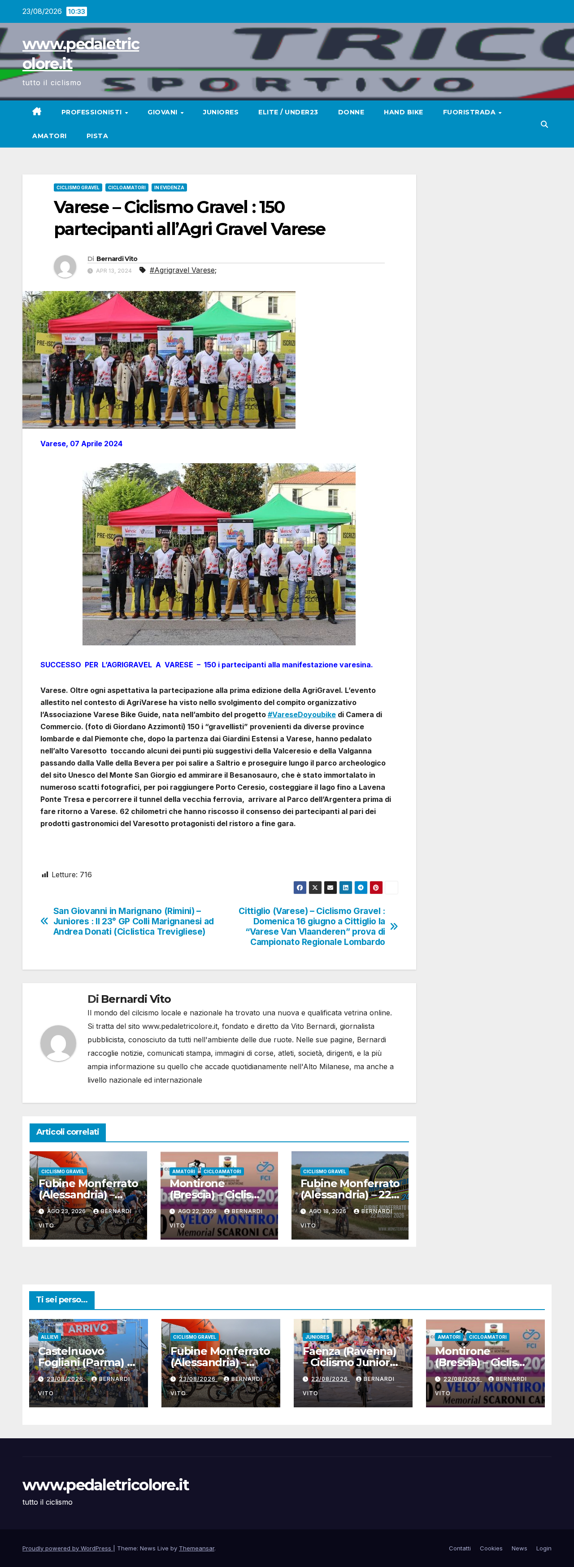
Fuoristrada (470, 112)
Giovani (163, 112)
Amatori (49, 136)
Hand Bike (403, 112)
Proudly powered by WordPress (67, 1548)
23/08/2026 (66, 1378)
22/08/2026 (330, 1378)
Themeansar (196, 1548)
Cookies (491, 1548)
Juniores (221, 112)
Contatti (460, 1548)
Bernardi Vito (117, 259)
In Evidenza (169, 187)
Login (544, 1548)
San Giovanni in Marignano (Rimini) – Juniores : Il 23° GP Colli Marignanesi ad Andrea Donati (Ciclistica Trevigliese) (133, 921)
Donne (351, 112)
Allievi (49, 1337)
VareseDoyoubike (304, 714)
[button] (544, 124)
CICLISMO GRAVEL (78, 187)
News (519, 1548)
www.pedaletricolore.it (105, 1485)
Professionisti (92, 112)
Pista (98, 136)
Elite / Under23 (288, 112)
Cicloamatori (127, 187)
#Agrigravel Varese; (183, 270)
